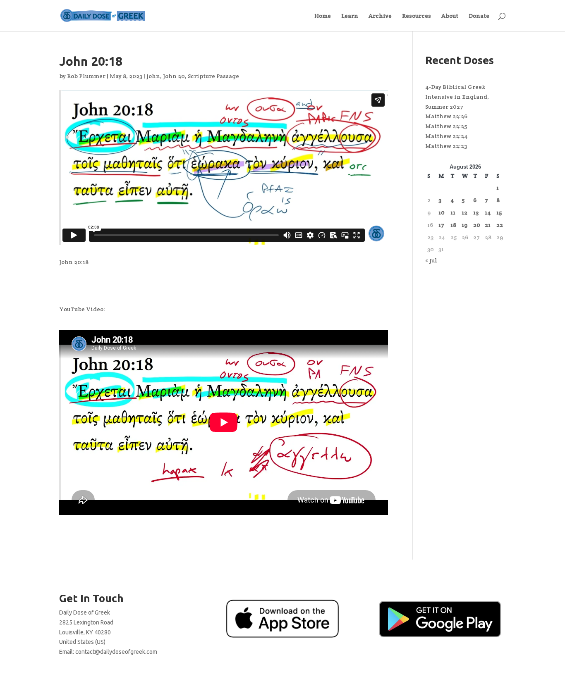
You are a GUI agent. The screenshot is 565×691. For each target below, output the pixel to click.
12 (464, 212)
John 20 (174, 76)
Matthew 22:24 (446, 136)
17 (441, 225)
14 (488, 212)
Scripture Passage (213, 76)
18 (453, 225)
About (449, 16)
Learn (349, 16)
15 (499, 212)
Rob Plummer (86, 76)
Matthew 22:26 (446, 116)
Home (322, 16)
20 (476, 225)
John (153, 76)
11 (452, 212)
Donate (479, 16)
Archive (380, 16)
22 (499, 225)
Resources (416, 16)
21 (488, 225)
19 (464, 225)
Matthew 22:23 (446, 146)
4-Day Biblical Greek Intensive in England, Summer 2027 (457, 96)
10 (441, 212)
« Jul (431, 260)
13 (476, 212)
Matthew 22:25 (446, 126)
